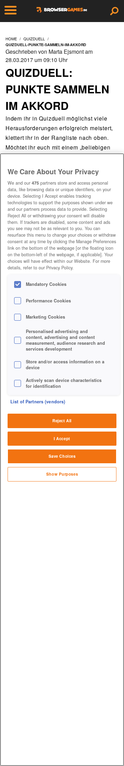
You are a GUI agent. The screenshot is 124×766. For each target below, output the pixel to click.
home (11, 38)
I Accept (62, 438)
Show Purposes (62, 474)
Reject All (62, 420)
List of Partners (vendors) (37, 401)
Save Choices (62, 456)
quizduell (34, 38)
